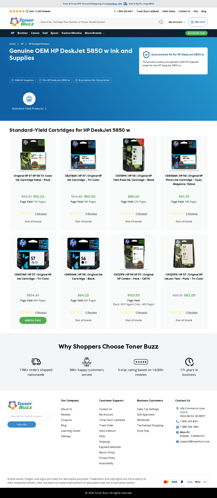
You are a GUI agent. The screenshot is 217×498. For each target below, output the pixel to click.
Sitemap (66, 436)
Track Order (106, 425)
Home (12, 44)
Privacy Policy (107, 458)
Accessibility (106, 463)
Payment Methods (110, 447)
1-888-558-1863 (189, 427)
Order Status (168, 11)
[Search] (161, 22)
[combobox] (101, 22)
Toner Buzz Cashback (148, 11)
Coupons (66, 420)
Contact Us (184, 11)
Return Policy (107, 452)
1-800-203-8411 (189, 421)
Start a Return (107, 431)
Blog (203, 11)
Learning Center (71, 431)
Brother (22, 33)
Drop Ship (143, 431)
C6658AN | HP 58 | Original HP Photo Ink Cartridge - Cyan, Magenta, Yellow (184, 180)
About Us (66, 409)
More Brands (93, 33)
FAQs (102, 436)
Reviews (66, 414)
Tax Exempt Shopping (150, 425)
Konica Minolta (72, 33)
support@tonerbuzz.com (195, 441)
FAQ (195, 11)
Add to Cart (33, 320)
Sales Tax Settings (148, 409)
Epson (54, 33)
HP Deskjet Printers (39, 44)
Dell (45, 33)
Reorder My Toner (196, 33)
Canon (35, 33)
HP (12, 33)
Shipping (104, 441)
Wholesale (143, 420)
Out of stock (33, 221)
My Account (176, 22)
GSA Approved (145, 414)
